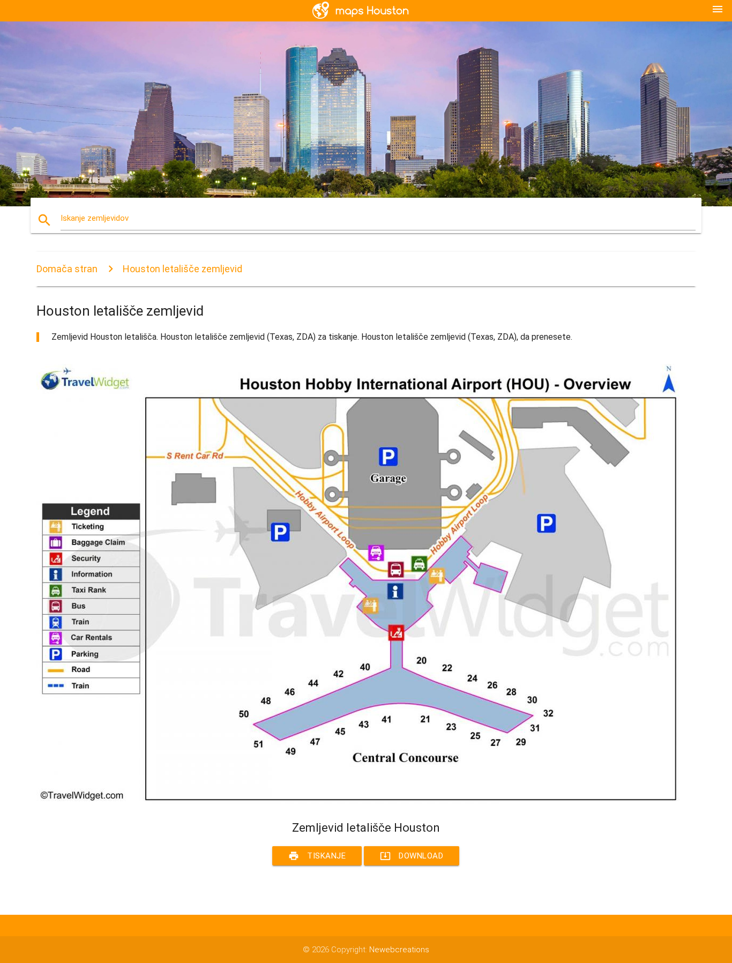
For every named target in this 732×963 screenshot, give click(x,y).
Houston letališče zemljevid (182, 268)
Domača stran (67, 268)
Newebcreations (399, 949)
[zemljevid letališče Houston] (357, 801)
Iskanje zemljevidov (95, 218)
